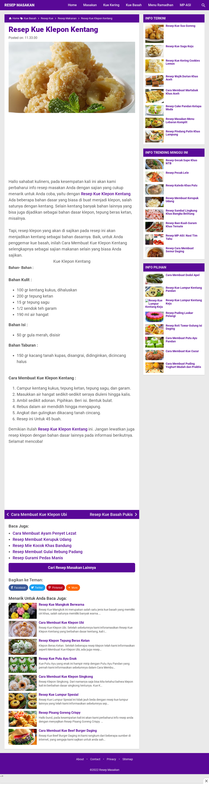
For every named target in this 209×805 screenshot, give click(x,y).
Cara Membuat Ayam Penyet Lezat (44, 533)
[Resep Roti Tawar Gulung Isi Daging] (155, 329)
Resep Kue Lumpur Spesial (58, 695)
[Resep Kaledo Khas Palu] (154, 189)
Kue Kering (111, 5)
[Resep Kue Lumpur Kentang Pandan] (155, 291)
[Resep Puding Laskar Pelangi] (155, 316)
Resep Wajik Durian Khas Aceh (182, 78)
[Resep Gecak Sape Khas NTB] (154, 164)
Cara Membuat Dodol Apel (183, 275)
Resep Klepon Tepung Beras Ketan (64, 641)
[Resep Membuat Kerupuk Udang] (154, 202)
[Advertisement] (72, 145)
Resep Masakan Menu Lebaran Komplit (180, 120)
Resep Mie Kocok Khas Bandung (42, 545)
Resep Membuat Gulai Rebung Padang (47, 551)
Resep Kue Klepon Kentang (53, 29)
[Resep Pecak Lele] (154, 176)
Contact (95, 759)
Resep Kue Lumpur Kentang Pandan (184, 289)
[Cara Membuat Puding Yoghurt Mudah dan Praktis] (155, 367)
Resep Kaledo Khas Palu (181, 185)
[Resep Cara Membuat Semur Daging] (154, 252)
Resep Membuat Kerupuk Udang (42, 539)
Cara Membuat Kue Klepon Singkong (66, 677)
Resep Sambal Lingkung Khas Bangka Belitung (181, 212)
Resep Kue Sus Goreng (180, 25)
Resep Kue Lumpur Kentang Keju (184, 302)
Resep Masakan (19, 5)
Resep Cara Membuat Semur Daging (180, 250)
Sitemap (127, 759)
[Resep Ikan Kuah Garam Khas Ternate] (154, 227)
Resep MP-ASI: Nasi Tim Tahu (181, 237)
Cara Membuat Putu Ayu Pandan (181, 340)
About (80, 759)
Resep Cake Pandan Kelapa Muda (183, 108)
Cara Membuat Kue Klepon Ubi (39, 514)
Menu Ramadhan (160, 5)
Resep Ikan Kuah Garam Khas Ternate (181, 225)
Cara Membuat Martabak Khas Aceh (182, 92)
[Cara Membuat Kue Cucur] (155, 355)
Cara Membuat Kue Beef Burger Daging (68, 731)
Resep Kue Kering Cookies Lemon (183, 62)
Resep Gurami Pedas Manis (38, 557)
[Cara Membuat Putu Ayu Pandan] (155, 342)
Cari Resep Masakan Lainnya (72, 567)
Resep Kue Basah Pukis (111, 514)
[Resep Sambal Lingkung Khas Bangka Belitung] (154, 214)
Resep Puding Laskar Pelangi (179, 314)
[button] (73, 587)
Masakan (90, 5)
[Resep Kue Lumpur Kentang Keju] (155, 304)
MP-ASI (185, 5)
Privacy (111, 759)
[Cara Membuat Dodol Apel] (155, 279)
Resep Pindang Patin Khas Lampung (183, 133)
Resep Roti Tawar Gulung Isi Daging (184, 327)
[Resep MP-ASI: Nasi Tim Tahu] (154, 239)
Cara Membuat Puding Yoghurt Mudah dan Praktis (183, 365)
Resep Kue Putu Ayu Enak (58, 659)
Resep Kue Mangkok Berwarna (61, 605)
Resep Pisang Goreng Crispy (59, 713)
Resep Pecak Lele (177, 172)
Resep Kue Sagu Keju (179, 46)
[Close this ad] (206, 781)
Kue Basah (134, 5)
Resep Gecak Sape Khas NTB (181, 162)
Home (72, 5)
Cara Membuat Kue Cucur (182, 351)
